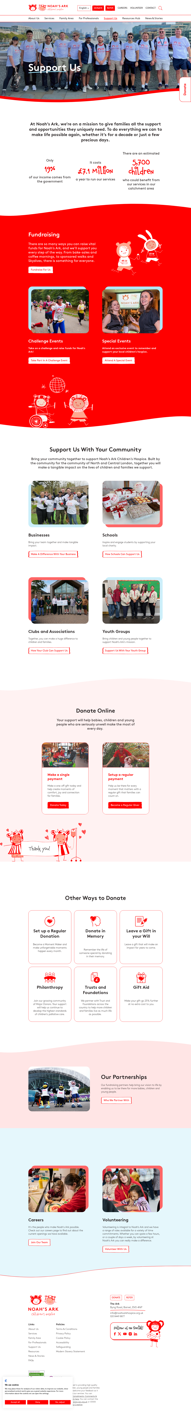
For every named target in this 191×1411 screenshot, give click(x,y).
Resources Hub (131, 18)
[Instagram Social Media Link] (130, 1334)
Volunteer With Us (116, 1249)
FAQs (31, 1360)
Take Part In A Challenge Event (49, 360)
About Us (33, 18)
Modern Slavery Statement (70, 1351)
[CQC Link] (36, 1376)
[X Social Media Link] (119, 1334)
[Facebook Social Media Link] (115, 1334)
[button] (84, 8)
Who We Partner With (116, 1100)
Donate (98, 8)
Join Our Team (39, 1242)
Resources (33, 1351)
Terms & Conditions (66, 1329)
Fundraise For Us (40, 270)
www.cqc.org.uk (80, 1402)
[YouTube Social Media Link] (125, 1334)
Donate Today (58, 805)
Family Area (66, 18)
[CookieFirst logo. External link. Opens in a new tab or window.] (6, 1381)
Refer (110, 8)
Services (49, 18)
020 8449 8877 (117, 1316)
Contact (151, 8)
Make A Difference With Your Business (53, 554)
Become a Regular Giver (125, 805)
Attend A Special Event (118, 360)
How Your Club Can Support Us (49, 651)
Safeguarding (63, 1347)
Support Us (110, 18)
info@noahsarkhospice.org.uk (126, 1313)
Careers (122, 8)
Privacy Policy (63, 1333)
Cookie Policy (63, 1338)
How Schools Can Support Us (122, 554)
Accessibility (62, 1342)
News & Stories (154, 18)
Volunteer (136, 8)
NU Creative (76, 1405)
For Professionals (89, 18)
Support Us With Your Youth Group (125, 651)
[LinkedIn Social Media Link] (135, 1334)
